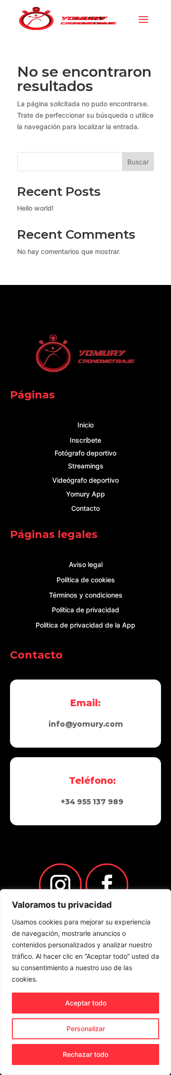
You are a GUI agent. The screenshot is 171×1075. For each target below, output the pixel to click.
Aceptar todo (85, 1003)
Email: (85, 703)
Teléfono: (92, 780)
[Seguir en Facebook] (107, 884)
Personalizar (85, 1028)
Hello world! (35, 208)
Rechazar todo (85, 1054)
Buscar (138, 162)
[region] (85, 982)
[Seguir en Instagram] (60, 884)
